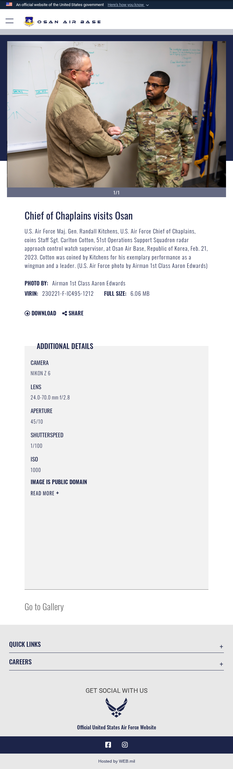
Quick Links (25, 644)
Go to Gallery (44, 606)
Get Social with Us (116, 690)
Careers (20, 661)
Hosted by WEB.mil (116, 761)
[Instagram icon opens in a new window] (125, 744)
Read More (43, 493)
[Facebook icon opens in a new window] (108, 744)
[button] (129, 5)
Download (43, 313)
